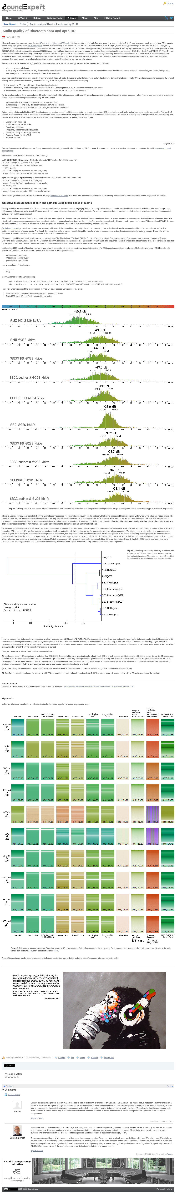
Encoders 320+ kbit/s (59, 196)
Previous (9, 1086)
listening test (109, 1058)
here (30, 951)
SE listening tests (35, 46)
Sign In (170, 3)
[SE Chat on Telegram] (171, 18)
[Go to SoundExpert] (23, 7)
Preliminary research (10, 228)
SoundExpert (10, 24)
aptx (72, 1058)
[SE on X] (166, 18)
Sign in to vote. (37, 1118)
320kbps (61, 1058)
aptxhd (82, 1058)
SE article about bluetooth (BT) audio (54, 43)
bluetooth (94, 1058)
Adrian (169, 1154)
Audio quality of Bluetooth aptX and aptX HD (54, 24)
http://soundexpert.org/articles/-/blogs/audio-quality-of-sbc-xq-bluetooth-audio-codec (99, 686)
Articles (23, 24)
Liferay (170, 1189)
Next (169, 1086)
